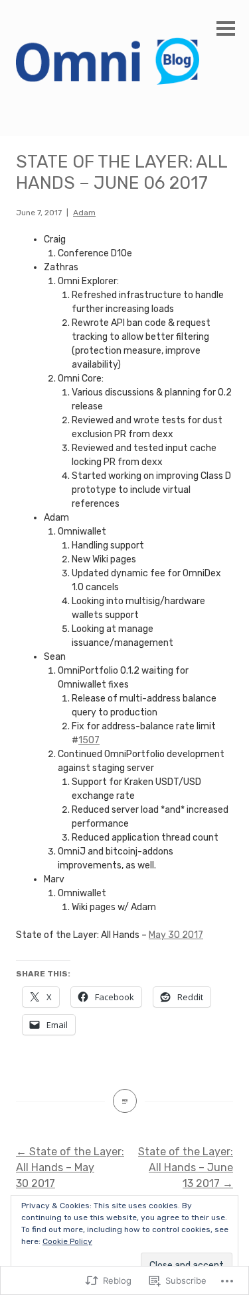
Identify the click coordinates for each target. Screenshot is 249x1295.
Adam (84, 212)
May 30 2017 (176, 935)
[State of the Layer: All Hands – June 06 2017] (125, 1101)
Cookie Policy (67, 1241)
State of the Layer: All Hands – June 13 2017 (185, 1167)
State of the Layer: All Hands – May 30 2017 (70, 1167)
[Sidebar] (225, 29)
